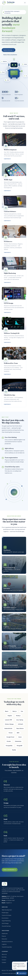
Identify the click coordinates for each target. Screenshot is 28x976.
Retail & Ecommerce (7, 941)
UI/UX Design (8, 303)
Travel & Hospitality (7, 947)
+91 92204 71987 (10, 900)
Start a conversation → (9, 869)
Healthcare (5, 933)
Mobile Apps (8, 180)
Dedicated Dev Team (11, 363)
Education (4, 939)
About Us (4, 954)
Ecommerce (8, 241)
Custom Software (10, 211)
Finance (4, 936)
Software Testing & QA (11, 333)
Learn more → (7, 158)
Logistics (4, 944)
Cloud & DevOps (9, 395)
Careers (4, 962)
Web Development (10, 150)
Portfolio (4, 957)
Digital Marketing (10, 273)
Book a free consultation (10, 54)
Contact (4, 959)
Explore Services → (8, 50)
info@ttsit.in (8, 902)
